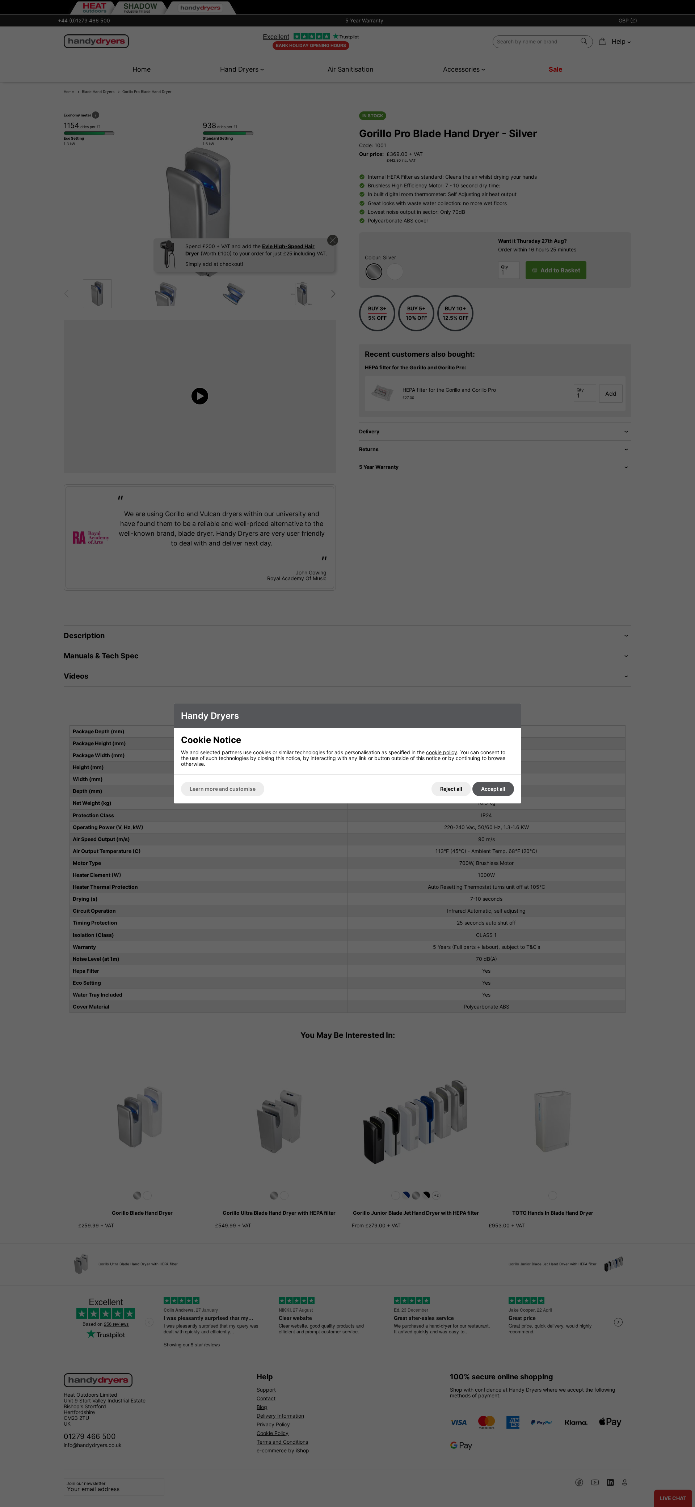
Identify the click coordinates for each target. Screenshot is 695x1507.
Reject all (451, 789)
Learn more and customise (223, 789)
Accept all (493, 789)
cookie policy (441, 752)
